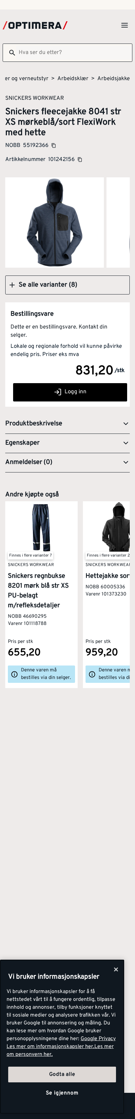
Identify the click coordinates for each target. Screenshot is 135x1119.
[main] (62, 1037)
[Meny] (124, 25)
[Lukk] (116, 969)
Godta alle (62, 1074)
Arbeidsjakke (113, 78)
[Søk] (9, 53)
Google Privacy (98, 1039)
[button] (67, 284)
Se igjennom (62, 1093)
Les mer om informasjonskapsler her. (50, 1046)
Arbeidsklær (72, 78)
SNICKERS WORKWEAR (34, 98)
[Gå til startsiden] (35, 25)
